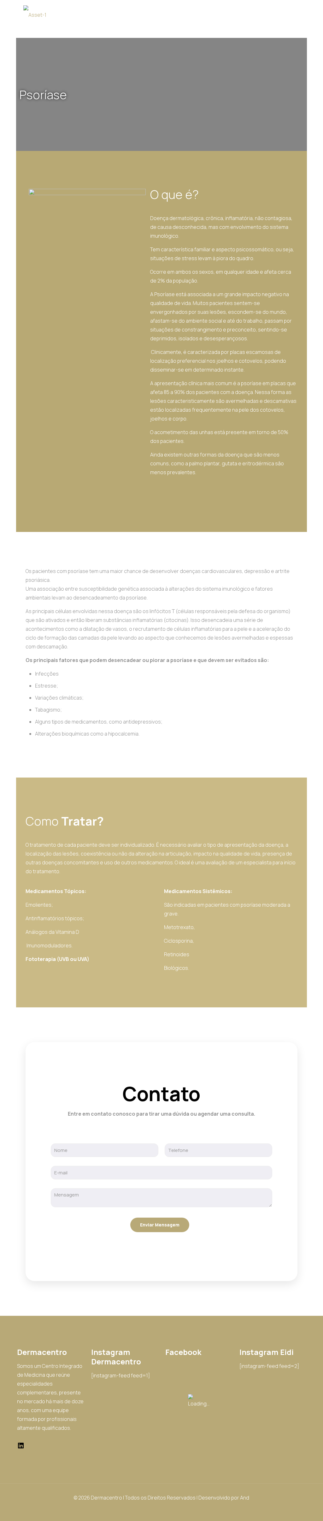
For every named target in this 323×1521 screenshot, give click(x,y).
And (244, 1497)
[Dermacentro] (34, 14)
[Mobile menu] (296, 14)
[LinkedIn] (21, 1447)
